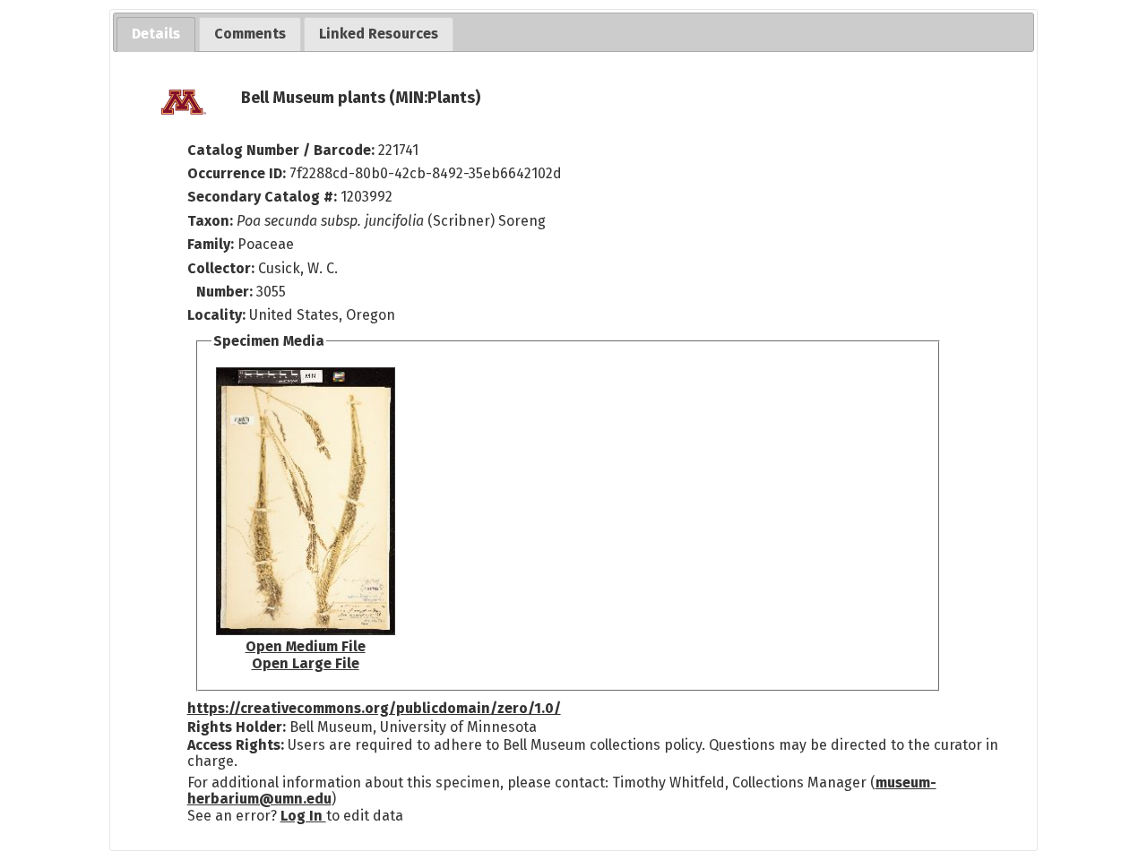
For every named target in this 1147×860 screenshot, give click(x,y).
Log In (303, 815)
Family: (210, 244)
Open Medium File (306, 646)
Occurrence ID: (238, 173)
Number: (226, 291)
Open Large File (305, 663)
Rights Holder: (236, 726)
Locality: (216, 314)
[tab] (155, 34)
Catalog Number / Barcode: (282, 150)
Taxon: (210, 220)
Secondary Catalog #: (262, 196)
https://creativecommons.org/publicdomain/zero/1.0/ (374, 708)
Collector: (222, 268)
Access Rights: (235, 744)
